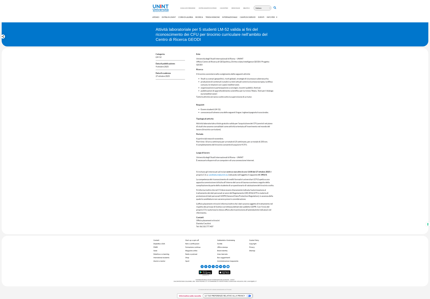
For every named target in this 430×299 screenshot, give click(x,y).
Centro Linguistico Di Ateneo (208, 8)
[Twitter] (213, 266)
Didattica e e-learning (161, 254)
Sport (187, 261)
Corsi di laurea (185, 17)
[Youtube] (216, 266)
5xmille (219, 244)
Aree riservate (222, 254)
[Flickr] (228, 266)
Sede (155, 251)
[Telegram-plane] (220, 266)
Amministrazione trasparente (227, 261)
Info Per (271, 17)
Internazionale (229, 17)
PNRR (155, 247)
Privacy (252, 247)
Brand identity (222, 251)
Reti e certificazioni (192, 244)
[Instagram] (202, 266)
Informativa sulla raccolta (190, 296)
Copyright (252, 244)
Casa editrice (224, 8)
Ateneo (155, 17)
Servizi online (235, 8)
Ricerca (199, 17)
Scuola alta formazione (187, 8)
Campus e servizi (248, 17)
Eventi (261, 17)
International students (161, 258)
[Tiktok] (224, 266)
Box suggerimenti (223, 258)
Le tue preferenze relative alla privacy (225, 296)
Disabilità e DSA (159, 244)
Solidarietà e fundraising (226, 240)
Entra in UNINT (169, 17)
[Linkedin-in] (209, 266)
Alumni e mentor (159, 261)
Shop (187, 258)
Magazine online (191, 251)
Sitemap (252, 251)
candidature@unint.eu (218, 174)
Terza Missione (212, 17)
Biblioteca (246, 8)
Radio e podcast (191, 254)
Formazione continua (192, 247)
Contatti (156, 240)
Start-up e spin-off (192, 240)
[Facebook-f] (205, 266)
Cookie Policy (254, 240)
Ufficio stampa (222, 247)
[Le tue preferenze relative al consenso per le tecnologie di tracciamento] (428, 224)
